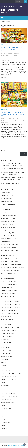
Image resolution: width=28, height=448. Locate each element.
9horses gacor (4, 359)
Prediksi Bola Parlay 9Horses (8, 221)
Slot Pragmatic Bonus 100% (8, 230)
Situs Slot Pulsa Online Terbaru (8, 238)
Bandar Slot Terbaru (6, 192)
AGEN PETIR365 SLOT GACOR (8, 333)
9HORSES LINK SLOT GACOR (8, 411)
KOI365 (3, 417)
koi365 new (4, 365)
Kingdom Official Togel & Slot (8, 233)
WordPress (9, 445)
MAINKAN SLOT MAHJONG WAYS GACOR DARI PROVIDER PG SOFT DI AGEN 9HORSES (12, 49)
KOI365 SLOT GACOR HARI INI (8, 379)
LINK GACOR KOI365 (6, 325)
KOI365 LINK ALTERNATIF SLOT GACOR (10, 270)
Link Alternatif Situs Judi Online (8, 235)
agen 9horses (16, 53)
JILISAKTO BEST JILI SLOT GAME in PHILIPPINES (13, 267)
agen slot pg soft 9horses (7, 58)
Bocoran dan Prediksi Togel (7, 224)
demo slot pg (21, 120)
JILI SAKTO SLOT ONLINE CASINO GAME (11, 264)
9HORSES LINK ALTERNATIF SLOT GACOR (11, 373)
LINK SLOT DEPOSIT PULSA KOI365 (10, 313)
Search (3, 150)
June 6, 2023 (4, 53)
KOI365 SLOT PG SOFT (6, 408)
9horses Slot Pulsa (5, 212)
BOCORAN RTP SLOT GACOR (8, 296)
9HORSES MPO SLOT (6, 388)
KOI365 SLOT (4, 382)
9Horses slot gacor (5, 422)
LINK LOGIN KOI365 (6, 316)
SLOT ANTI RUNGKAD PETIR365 (9, 290)
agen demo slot (4, 120)
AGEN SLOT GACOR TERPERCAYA (9, 258)
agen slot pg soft (14, 57)
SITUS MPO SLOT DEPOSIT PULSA (9, 250)
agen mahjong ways (5, 55)
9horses (10, 53)
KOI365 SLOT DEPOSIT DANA (8, 394)
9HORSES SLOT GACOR (7, 368)
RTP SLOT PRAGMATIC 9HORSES (9, 281)
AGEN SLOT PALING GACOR (7, 279)
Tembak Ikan (4, 109)
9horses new (4, 362)
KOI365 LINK (4, 428)
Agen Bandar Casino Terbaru (8, 204)
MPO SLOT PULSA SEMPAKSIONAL (9, 244)
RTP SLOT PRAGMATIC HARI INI (9, 284)
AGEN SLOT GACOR (6, 299)
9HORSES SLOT (5, 385)
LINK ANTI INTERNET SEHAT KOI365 (10, 302)
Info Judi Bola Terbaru (6, 198)
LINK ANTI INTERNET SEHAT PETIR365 (10, 307)
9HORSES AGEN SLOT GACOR (8, 402)
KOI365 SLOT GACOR (6, 371)
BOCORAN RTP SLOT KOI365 (8, 293)
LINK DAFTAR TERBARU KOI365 (9, 319)
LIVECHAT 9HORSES (6, 207)
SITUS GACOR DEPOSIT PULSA (8, 273)
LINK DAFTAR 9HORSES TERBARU (9, 322)
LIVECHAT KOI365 (5, 210)
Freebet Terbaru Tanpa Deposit (8, 218)
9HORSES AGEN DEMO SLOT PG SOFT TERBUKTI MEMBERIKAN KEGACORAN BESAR (13, 114)
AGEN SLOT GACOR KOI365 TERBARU (10, 327)
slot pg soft (10, 60)
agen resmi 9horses (15, 55)
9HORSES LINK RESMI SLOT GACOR (10, 396)
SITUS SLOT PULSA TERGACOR (8, 247)
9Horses (3, 419)
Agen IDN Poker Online (6, 201)
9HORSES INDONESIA (6, 356)
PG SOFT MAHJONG (6, 353)
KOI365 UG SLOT (5, 391)
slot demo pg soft (5, 122)
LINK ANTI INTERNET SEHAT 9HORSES (10, 304)
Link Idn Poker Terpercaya (7, 195)
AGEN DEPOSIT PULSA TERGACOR (9, 276)
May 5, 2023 (4, 118)
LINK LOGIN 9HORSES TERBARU (9, 310)
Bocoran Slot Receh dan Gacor (8, 215)
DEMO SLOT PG (5, 339)
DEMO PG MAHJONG (6, 350)
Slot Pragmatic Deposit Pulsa (8, 227)
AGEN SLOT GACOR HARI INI (8, 253)
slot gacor (3, 60)
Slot (2, 44)
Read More (3, 77)
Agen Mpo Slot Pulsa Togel (7, 241)
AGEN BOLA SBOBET (6, 342)
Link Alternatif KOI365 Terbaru (8, 287)
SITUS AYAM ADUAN (6, 345)
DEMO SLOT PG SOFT (6, 336)
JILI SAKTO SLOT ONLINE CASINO (9, 261)
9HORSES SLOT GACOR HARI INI (9, 376)
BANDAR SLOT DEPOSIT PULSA (9, 256)
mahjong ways (17, 58)
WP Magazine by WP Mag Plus (20, 445)
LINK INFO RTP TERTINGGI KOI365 (9, 330)
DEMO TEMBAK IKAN (6, 348)
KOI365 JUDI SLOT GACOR (7, 414)
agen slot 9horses (5, 57)
